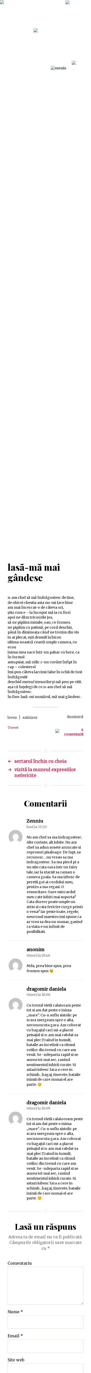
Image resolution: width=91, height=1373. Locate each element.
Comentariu (20, 1263)
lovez (12, 717)
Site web (16, 1360)
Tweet (13, 727)
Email (15, 1336)
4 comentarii (73, 731)
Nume (15, 1312)
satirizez (29, 717)
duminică (75, 716)
